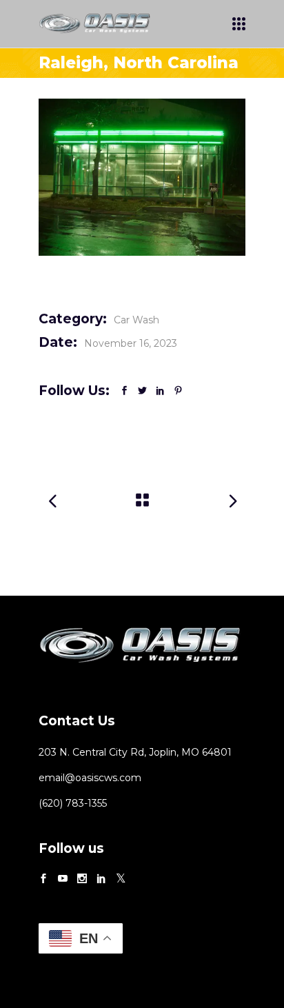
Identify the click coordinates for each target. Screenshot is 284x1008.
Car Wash (136, 320)
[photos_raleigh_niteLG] (142, 177)
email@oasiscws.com (90, 778)
